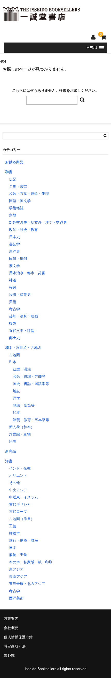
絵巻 (12, 441)
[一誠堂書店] (41, 18)
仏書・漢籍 (22, 369)
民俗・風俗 (18, 258)
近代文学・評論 (21, 331)
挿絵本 (14, 533)
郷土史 (14, 338)
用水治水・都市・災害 (27, 273)
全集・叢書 (18, 186)
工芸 (12, 526)
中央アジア (18, 490)
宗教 (12, 215)
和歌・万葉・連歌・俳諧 (29, 193)
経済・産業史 (20, 294)
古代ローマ (18, 511)
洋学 (16, 398)
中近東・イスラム (23, 497)
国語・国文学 (20, 201)
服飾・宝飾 (18, 555)
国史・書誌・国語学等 (31, 384)
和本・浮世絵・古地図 (23, 348)
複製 (12, 323)
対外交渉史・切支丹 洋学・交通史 (38, 222)
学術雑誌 (16, 208)
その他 (14, 483)
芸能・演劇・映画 (23, 316)
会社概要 (11, 628)
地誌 (16, 391)
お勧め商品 (14, 162)
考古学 (14, 309)
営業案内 (11, 618)
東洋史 (14, 251)
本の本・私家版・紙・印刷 (30, 562)
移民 (12, 287)
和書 (8, 172)
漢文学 (14, 266)
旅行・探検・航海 (23, 540)
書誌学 (14, 244)
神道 (12, 280)
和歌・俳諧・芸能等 (29, 376)
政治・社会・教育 (23, 230)
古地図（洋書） (21, 519)
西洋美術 (16, 598)
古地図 (14, 355)
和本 (12, 362)
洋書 (8, 461)
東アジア (16, 569)
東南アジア (18, 576)
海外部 (9, 656)
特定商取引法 (15, 646)
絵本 (16, 413)
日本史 (14, 237)
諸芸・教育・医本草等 (31, 420)
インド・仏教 (20, 468)
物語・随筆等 (24, 405)
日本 (12, 548)
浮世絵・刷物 (20, 434)
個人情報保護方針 (18, 637)
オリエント (18, 475)
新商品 (10, 451)
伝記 (12, 179)
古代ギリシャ (20, 504)
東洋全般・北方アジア (27, 584)
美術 (12, 302)
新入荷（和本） (21, 427)
